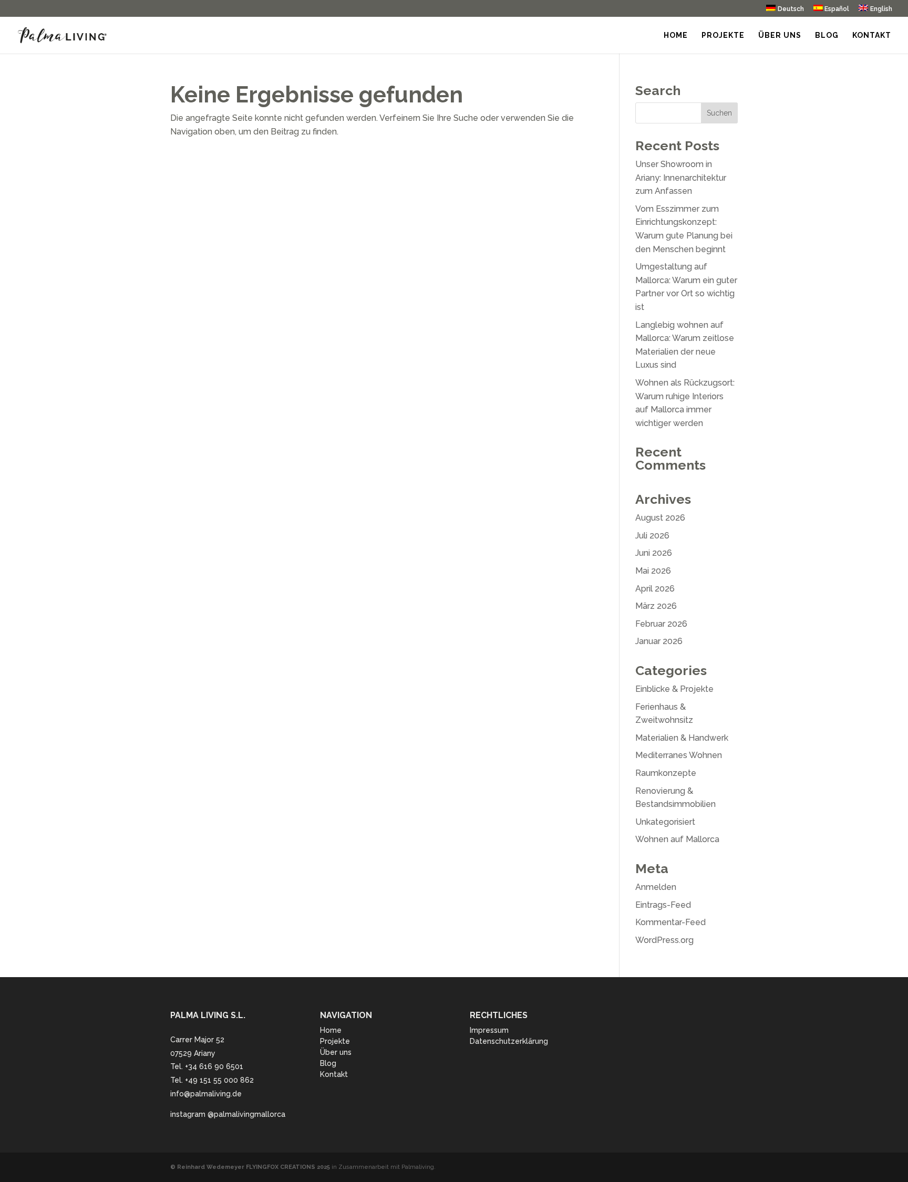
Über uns (779, 35)
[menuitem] (785, 11)
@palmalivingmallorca (246, 1114)
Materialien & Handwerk (681, 738)
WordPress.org (664, 940)
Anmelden (655, 887)
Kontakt (871, 35)
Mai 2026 (653, 571)
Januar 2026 (659, 641)
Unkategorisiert (665, 822)
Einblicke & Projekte (674, 689)
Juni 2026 (653, 553)
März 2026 (656, 606)
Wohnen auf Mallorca (677, 839)
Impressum (489, 1030)
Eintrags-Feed (663, 905)
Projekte (723, 35)
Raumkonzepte (665, 773)
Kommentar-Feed (670, 922)
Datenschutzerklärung (509, 1041)
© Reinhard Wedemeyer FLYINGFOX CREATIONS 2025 (250, 1167)
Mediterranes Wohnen (678, 755)
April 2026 (655, 589)
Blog (827, 35)
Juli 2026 (652, 536)
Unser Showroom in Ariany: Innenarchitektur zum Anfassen (680, 177)
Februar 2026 (661, 624)
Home (676, 35)
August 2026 (660, 518)
